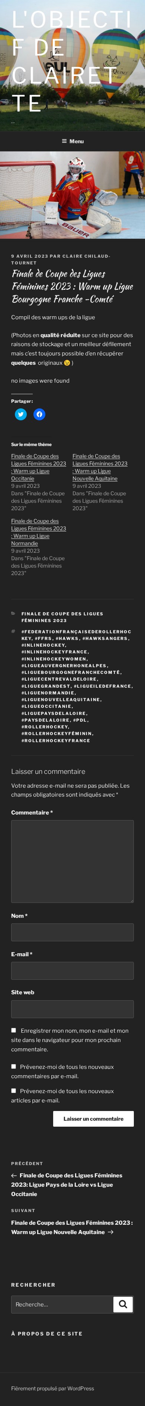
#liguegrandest (46, 686)
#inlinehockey (43, 645)
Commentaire (32, 812)
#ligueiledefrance (103, 686)
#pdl (80, 720)
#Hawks (67, 638)
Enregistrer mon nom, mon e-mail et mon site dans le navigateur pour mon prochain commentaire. (70, 1040)
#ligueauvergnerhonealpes (64, 665)
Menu (77, 141)
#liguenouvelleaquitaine (61, 699)
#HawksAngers (105, 638)
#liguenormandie (48, 693)
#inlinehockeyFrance (55, 652)
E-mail (21, 954)
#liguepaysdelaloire (54, 713)
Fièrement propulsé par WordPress (52, 1388)
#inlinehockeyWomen (54, 659)
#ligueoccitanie (47, 706)
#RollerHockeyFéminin (57, 733)
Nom (19, 916)
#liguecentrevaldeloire (59, 679)
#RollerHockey (45, 726)
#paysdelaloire (46, 720)
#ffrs (43, 638)
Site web (22, 992)
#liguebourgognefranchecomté (71, 672)
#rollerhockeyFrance (56, 740)
